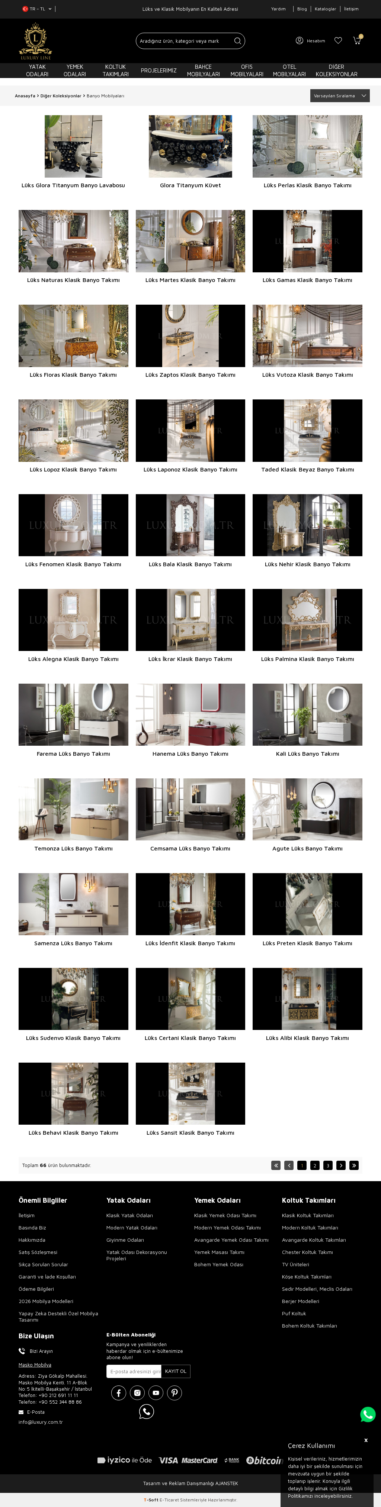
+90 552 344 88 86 (60, 1402)
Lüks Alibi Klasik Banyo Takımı (307, 1037)
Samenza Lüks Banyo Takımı (73, 943)
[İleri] (341, 1165)
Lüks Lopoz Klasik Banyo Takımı (73, 469)
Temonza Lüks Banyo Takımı (73, 848)
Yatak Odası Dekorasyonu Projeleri (136, 1255)
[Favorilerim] (338, 41)
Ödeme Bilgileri (36, 1289)
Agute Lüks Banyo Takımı (307, 848)
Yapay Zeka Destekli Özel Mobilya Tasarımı (58, 1316)
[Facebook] (118, 1393)
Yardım (278, 9)
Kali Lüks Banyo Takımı (307, 753)
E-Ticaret (169, 1500)
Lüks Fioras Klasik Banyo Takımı (73, 374)
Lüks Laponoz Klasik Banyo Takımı (190, 469)
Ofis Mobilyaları (247, 70)
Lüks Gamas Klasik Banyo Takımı (307, 279)
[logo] (35, 40)
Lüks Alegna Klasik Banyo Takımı (73, 658)
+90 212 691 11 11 (58, 1395)
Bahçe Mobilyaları (203, 70)
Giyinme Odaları (125, 1240)
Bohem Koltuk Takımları (309, 1325)
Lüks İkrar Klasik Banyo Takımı (190, 658)
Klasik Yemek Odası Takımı (225, 1215)
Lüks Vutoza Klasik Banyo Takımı (307, 374)
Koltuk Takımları (115, 70)
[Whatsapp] (146, 1411)
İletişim (351, 9)
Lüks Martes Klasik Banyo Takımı (190, 279)
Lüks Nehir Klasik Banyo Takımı (307, 564)
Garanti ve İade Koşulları (47, 1276)
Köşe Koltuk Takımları (307, 1276)
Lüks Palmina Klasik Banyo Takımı (307, 658)
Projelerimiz (159, 70)
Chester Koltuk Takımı (307, 1252)
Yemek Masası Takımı (219, 1252)
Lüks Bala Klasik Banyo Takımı (190, 564)
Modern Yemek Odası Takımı (227, 1227)
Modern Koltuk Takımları (310, 1227)
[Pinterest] (174, 1393)
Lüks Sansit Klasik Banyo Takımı (190, 1132)
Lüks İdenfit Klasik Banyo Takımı (190, 943)
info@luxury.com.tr (41, 1422)
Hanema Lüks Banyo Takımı (190, 753)
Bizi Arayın (41, 1351)
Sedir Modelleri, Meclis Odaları (317, 1289)
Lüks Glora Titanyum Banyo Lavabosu (73, 185)
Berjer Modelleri (300, 1301)
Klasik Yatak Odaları (129, 1215)
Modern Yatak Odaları (131, 1227)
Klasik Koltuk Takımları (308, 1215)
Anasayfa (25, 95)
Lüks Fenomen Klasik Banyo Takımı (73, 564)
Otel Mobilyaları (289, 70)
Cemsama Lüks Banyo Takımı (190, 848)
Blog (302, 9)
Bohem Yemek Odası (218, 1264)
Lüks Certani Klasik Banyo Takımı (190, 1037)
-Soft (152, 1500)
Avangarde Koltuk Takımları (314, 1240)
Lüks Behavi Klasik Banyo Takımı (73, 1132)
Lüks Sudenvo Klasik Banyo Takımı (73, 1037)
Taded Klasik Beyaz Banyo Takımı (307, 469)
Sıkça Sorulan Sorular (43, 1264)
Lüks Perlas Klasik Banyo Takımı (308, 185)
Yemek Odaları (75, 70)
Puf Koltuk (294, 1313)
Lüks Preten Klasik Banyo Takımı (307, 943)
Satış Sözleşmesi (38, 1252)
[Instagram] (137, 1393)
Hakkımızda (32, 1240)
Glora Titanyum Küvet (190, 185)
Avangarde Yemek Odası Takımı (231, 1240)
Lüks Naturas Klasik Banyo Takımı (73, 279)
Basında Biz (32, 1227)
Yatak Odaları (37, 70)
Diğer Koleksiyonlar (337, 70)
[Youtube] (155, 1393)
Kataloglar (325, 9)
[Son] (354, 1165)
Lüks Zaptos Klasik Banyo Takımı (190, 374)
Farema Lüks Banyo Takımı (73, 753)
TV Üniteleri (295, 1264)
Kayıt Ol (175, 1371)
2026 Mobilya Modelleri (46, 1301)
